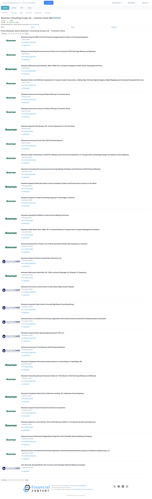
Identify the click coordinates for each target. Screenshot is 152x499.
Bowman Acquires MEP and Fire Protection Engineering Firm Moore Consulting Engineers (54, 37)
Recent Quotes (116, 3)
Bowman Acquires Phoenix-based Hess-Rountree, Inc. (41, 258)
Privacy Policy (77, 489)
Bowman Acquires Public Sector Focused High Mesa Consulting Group (47, 304)
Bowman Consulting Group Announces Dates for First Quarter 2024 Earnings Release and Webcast (58, 51)
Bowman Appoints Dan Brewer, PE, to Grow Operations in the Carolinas (48, 126)
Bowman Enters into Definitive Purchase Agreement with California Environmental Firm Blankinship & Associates (63, 319)
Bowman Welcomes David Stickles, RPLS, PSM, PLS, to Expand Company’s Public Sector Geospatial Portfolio (61, 66)
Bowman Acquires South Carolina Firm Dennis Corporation (43, 408)
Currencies (29, 13)
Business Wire (26, 45)
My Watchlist (131, 3)
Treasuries (47, 13)
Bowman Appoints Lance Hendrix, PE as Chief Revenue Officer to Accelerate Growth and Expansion (58, 422)
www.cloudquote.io (81, 485)
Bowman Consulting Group (30, 42)
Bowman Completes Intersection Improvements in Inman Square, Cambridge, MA (51, 361)
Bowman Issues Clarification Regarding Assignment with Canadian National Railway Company (56, 436)
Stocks (14, 8)
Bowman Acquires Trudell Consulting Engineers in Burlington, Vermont (48, 198)
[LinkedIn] (123, 488)
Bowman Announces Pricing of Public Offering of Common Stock (45, 94)
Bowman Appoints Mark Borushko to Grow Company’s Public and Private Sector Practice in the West (58, 183)
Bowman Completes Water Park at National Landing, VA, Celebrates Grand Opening (52, 393)
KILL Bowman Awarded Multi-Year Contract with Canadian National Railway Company (53, 465)
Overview (14, 13)
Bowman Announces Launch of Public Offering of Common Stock (45, 108)
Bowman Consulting (29, 131)
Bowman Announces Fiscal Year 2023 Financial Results (42, 140)
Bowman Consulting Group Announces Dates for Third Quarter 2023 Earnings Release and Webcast (58, 376)
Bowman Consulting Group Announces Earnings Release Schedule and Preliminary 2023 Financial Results (61, 169)
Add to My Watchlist (34, 24)
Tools (29, 8)
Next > (26, 33)
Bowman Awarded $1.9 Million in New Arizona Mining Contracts (45, 215)
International (38, 13)
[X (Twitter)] (114, 488)
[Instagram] (127, 488)
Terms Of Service (88, 489)
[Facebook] (119, 488)
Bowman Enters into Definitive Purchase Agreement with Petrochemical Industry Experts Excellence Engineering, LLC (65, 451)
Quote (32, 27)
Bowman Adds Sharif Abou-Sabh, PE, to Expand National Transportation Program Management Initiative (60, 229)
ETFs (21, 8)
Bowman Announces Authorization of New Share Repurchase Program (47, 287)
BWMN (56, 17)
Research (114, 27)
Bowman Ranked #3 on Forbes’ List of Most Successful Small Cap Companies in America (54, 244)
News (21, 13)
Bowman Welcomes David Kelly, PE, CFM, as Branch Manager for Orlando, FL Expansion (54, 272)
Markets (5, 8)
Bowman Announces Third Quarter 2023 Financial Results (43, 347)
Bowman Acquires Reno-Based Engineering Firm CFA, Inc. (42, 333)
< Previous (4, 33)
